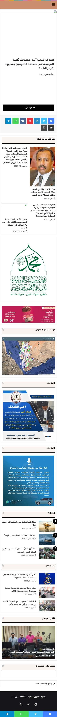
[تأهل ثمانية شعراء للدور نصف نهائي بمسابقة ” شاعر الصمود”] (47, 578)
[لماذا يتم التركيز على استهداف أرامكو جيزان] (47, 526)
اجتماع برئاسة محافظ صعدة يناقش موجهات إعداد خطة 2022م (20, 589)
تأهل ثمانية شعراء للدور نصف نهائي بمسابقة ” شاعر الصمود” (19, 576)
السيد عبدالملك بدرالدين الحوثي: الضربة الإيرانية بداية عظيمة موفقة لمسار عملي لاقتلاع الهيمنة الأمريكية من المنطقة (43, 210)
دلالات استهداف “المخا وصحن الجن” (20, 535)
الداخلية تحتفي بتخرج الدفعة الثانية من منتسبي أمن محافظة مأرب (19, 603)
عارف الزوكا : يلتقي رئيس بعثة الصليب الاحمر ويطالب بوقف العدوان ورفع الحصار (43, 192)
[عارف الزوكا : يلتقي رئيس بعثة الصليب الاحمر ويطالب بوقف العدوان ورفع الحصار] (42, 166)
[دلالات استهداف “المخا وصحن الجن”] (47, 539)
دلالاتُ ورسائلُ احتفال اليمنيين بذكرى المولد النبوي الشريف (19, 550)
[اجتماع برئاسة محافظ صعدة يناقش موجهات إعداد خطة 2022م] (47, 592)
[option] (28, 642)
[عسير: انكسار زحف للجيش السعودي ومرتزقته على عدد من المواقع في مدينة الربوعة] (14, 210)
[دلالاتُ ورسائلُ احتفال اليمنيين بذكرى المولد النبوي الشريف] (47, 553)
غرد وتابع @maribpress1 (45, 683)
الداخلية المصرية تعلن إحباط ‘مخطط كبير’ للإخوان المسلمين (32, 654)
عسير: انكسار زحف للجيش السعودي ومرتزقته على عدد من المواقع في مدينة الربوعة (14, 224)
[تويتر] (44, 121)
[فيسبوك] (51, 121)
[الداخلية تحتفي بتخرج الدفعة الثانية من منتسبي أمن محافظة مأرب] (47, 605)
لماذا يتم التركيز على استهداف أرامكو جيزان (19, 523)
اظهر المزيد (29, 107)
